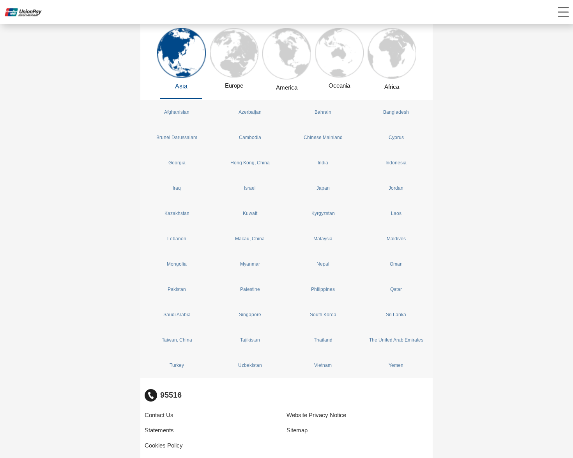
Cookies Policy (164, 445)
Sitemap (297, 430)
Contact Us (159, 415)
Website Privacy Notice (316, 415)
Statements (159, 430)
